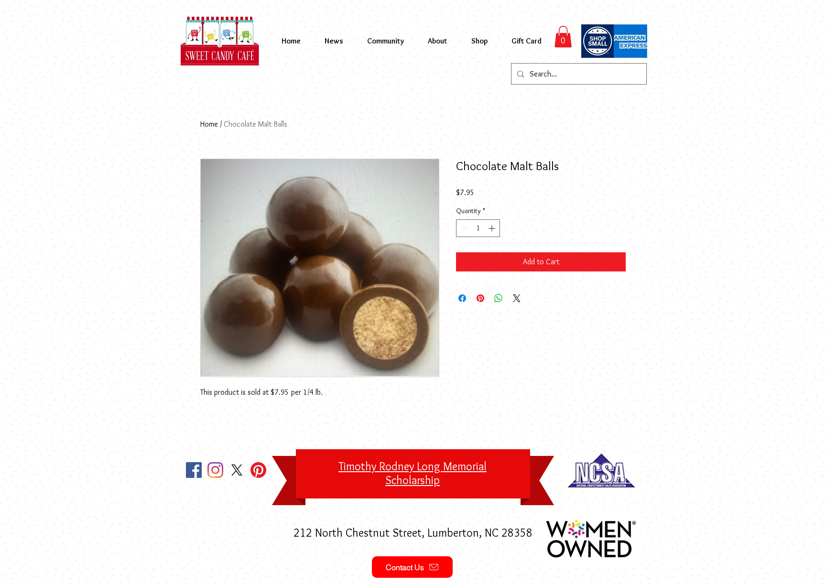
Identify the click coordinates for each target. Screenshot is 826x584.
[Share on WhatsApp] (498, 298)
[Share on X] (516, 298)
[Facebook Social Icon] (194, 470)
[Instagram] (215, 470)
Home (209, 124)
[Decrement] (463, 228)
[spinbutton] (478, 228)
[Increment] (493, 228)
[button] (563, 36)
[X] (237, 470)
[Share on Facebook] (462, 298)
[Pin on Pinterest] (480, 298)
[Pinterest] (258, 470)
